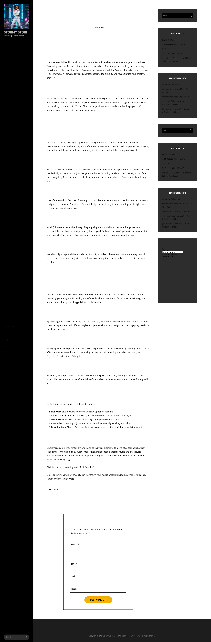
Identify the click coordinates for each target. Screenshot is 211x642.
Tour (6, 346)
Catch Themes (149, 636)
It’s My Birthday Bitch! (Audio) (173, 44)
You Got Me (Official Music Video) (175, 53)
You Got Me (166, 49)
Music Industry (53, 489)
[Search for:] (16, 637)
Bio (5, 333)
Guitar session (176, 84)
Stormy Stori (15, 32)
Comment (75, 544)
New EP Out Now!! (169, 40)
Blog (6, 339)
